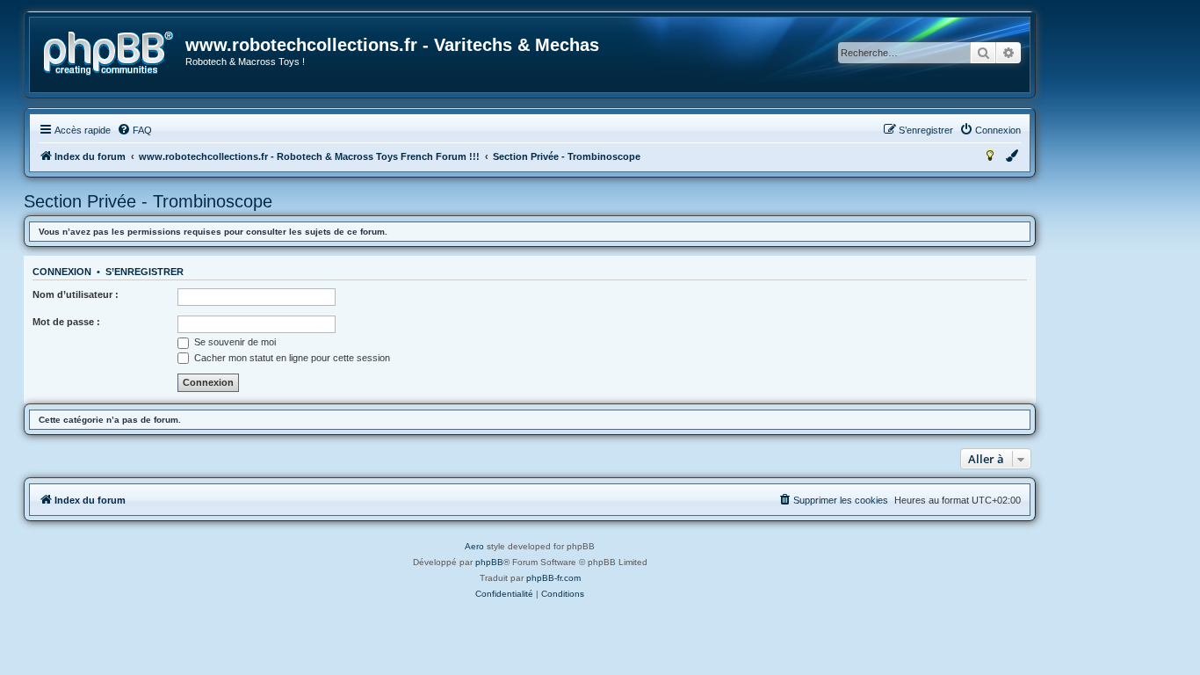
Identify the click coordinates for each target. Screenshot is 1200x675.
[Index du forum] (108, 53)
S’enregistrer (144, 271)
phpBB (489, 562)
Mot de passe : (66, 321)
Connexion (62, 271)
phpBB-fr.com (553, 578)
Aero (474, 546)
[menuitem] (134, 130)
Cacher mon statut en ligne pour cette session (291, 357)
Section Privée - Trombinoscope (148, 201)
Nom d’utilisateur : (76, 294)
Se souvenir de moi (234, 342)
